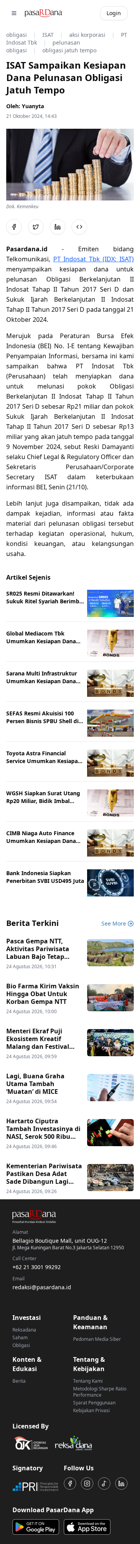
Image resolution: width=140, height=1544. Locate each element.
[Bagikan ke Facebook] (14, 227)
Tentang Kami (88, 1381)
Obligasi (21, 1345)
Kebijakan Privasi (91, 1410)
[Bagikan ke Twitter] (36, 227)
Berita (19, 1381)
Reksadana (24, 1329)
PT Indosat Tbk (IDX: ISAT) (93, 259)
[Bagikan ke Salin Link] (79, 227)
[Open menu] (14, 13)
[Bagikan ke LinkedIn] (57, 227)
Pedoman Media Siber (97, 1339)
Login (114, 13)
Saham (20, 1337)
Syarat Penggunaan (94, 1402)
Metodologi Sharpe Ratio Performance (99, 1391)
